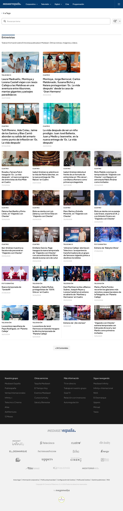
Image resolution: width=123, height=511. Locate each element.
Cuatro (46, 75)
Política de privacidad (48, 480)
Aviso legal (17, 480)
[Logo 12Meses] (105, 459)
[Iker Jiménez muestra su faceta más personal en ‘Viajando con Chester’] (15, 234)
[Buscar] (115, 21)
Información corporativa (30, 480)
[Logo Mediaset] (61, 432)
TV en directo (70, 383)
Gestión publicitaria (98, 480)
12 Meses (9, 416)
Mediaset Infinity (100, 383)
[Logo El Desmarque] (18, 451)
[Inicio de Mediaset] (12, 4)
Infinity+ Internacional (103, 388)
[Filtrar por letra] (119, 21)
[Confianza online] (62, 502)
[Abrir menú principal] (119, 4)
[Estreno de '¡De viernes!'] (76, 312)
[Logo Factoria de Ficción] (47, 451)
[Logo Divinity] (105, 443)
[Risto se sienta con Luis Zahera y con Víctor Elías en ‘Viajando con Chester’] (46, 197)
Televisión (37, 283)
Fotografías (100, 244)
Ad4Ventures (10, 412)
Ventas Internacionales (15, 393)
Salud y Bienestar (42, 402)
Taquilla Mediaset (42, 383)
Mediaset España (12, 383)
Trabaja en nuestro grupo (75, 388)
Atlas (7, 407)
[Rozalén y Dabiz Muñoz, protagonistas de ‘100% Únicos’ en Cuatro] (46, 273)
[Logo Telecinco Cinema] (76, 460)
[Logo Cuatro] (76, 443)
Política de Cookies (83, 480)
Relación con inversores (75, 397)
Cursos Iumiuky (41, 397)
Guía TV (67, 393)
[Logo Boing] (76, 451)
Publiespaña (10, 388)
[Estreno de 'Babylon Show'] (107, 234)
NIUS (95, 393)
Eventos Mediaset (42, 393)
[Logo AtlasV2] (33, 468)
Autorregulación (71, 402)
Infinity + (8, 397)
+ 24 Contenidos (61, 348)
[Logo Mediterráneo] (90, 468)
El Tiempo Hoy (41, 388)
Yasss (95, 412)
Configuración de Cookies (66, 480)
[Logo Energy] (105, 451)
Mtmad (96, 407)
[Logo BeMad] (18, 460)
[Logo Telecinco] (47, 443)
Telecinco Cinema (13, 402)
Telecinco (6, 75)
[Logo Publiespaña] (61, 468)
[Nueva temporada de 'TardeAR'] (15, 273)
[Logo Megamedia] (63, 490)
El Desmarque (99, 397)
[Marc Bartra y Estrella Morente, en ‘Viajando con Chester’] (76, 197)
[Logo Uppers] (47, 460)
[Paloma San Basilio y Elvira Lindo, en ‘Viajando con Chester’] (15, 197)
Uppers (96, 402)
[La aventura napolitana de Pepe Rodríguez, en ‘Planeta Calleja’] (15, 312)
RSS (108, 480)
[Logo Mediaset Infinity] (18, 443)
